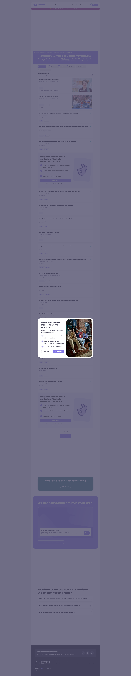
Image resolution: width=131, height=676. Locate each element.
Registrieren (58, 351)
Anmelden (46, 351)
